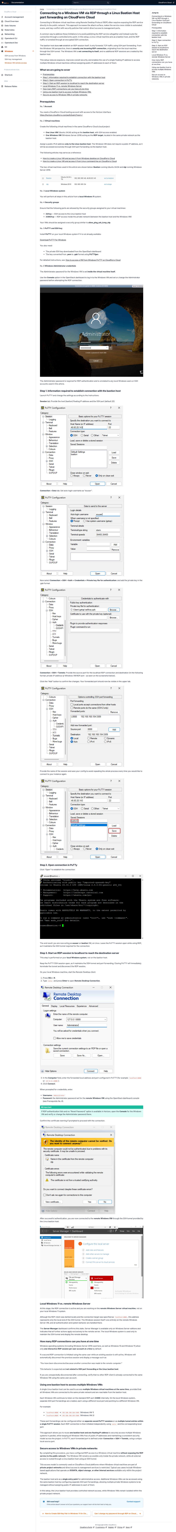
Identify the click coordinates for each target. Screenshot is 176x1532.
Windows (9, 51)
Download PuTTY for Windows (53, 240)
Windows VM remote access (16, 63)
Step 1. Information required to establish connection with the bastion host (74, 77)
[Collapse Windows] (33, 51)
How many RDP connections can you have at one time (66, 89)
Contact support (133, 1502)
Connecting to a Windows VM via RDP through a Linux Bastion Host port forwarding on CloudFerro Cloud (161, 20)
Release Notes (11, 86)
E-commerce (100, 1527)
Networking (9, 34)
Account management (14, 17)
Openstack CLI (11, 38)
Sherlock (8, 75)
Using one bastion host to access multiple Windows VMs (67, 92)
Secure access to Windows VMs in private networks (65, 95)
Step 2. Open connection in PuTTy (57, 80)
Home (42, 9)
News (128, 1527)
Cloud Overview (12, 21)
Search (108, 2)
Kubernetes (9, 30)
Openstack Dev (11, 43)
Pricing (119, 1527)
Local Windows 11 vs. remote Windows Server (62, 86)
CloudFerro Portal (86, 1527)
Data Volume (10, 25)
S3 (6, 47)
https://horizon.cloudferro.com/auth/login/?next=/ (61, 115)
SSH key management (13, 59)
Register (111, 1527)
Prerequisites (48, 74)
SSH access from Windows (15, 56)
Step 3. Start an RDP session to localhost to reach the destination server (73, 83)
